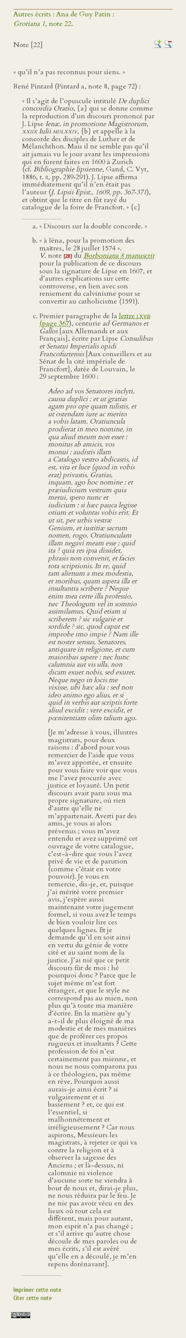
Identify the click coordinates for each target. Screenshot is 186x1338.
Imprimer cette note (37, 1290)
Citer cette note (32, 1298)
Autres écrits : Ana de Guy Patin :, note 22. (63, 18)
